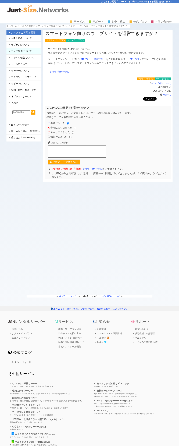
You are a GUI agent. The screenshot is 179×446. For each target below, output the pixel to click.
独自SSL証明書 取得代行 (71, 342)
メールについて (19, 64)
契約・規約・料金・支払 (23, 90)
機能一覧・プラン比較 (69, 329)
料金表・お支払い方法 (69, 333)
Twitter (100, 342)
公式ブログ (140, 21)
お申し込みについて (21, 38)
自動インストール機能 (69, 346)
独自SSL (84, 59)
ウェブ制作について (54, 26)
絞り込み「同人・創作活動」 (26, 131)
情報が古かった (59, 136)
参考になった (58, 123)
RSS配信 (102, 338)
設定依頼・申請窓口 (145, 333)
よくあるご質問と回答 (23, 32)
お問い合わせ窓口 (60, 71)
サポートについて (20, 83)
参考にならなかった (61, 127)
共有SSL (98, 59)
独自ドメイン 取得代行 (70, 338)
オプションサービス (21, 96)
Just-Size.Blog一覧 (21, 362)
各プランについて (20, 44)
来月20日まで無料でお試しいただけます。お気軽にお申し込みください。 (90, 308)
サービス (79, 21)
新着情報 (101, 329)
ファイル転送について (22, 57)
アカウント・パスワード (23, 77)
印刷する (167, 95)
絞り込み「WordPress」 (23, 137)
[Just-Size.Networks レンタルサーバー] (38, 11)
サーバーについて (20, 70)
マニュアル (140, 338)
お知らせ (102, 322)
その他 (14, 103)
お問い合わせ (163, 21)
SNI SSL (134, 59)
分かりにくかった (60, 132)
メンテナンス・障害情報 (109, 333)
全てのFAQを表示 (20, 124)
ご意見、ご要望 (59, 142)
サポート (98, 21)
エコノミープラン (21, 338)
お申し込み (119, 21)
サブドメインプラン (22, 333)
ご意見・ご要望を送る (65, 161)
